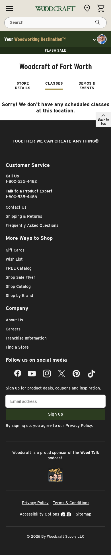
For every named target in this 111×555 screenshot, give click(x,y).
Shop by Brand (19, 295)
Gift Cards (15, 250)
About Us (14, 320)
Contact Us (16, 207)
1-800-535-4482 (21, 181)
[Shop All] (9, 8)
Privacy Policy (78, 425)
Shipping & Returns (24, 216)
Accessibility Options (39, 514)
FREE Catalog (19, 268)
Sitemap (83, 514)
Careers (13, 329)
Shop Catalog (18, 286)
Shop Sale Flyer (20, 277)
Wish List (14, 259)
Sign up (55, 414)
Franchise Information (26, 338)
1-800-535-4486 (21, 196)
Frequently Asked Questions (32, 225)
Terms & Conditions (71, 502)
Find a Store (17, 347)
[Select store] (88, 8)
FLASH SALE (55, 50)
